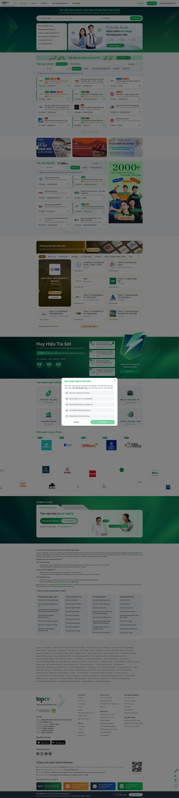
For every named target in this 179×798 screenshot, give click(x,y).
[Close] (114, 380)
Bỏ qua (76, 422)
